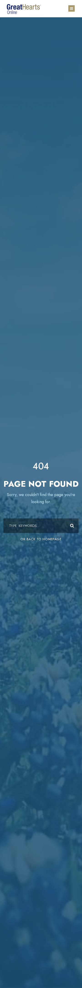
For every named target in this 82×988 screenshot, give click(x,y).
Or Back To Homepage (41, 539)
